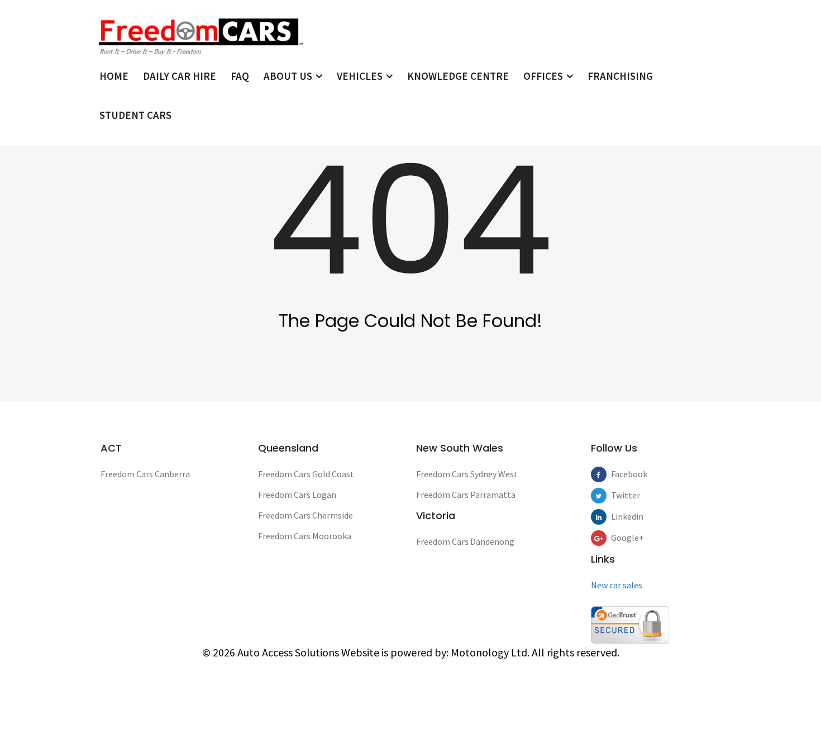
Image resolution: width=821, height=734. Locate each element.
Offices (544, 76)
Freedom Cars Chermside (305, 515)
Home (113, 76)
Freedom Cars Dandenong (465, 541)
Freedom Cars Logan (297, 494)
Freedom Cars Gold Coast (306, 473)
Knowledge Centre (458, 76)
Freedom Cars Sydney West (467, 473)
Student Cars (135, 115)
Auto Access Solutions (289, 652)
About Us (289, 76)
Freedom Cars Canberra (145, 473)
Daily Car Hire (179, 76)
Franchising (620, 76)
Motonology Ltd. (490, 652)
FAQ (240, 76)
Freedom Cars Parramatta (465, 494)
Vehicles (361, 76)
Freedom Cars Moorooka (304, 535)
